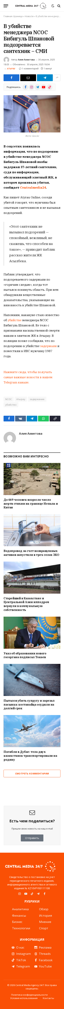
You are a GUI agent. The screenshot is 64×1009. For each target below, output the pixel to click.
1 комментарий (30, 68)
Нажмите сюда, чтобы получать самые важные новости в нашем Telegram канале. (28, 377)
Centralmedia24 (33, 187)
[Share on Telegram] (45, 77)
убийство (11, 404)
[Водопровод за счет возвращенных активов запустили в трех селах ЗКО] (32, 530)
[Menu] (6, 6)
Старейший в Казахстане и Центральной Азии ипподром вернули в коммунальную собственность (26, 604)
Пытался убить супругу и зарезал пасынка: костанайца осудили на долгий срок (29, 704)
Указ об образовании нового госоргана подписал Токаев (25, 655)
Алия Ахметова (26, 59)
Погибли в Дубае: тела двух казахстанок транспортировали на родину (30, 755)
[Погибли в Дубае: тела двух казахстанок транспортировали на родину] (32, 731)
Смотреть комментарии (32, 773)
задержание (37, 399)
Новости (29, 16)
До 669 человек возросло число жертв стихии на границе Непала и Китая (31, 503)
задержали (48, 346)
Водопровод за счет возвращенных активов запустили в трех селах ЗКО (31, 553)
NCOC (8, 399)
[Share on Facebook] (11, 77)
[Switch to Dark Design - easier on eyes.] (52, 5)
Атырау (11, 68)
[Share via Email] (28, 77)
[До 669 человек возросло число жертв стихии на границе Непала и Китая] (32, 479)
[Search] (58, 6)
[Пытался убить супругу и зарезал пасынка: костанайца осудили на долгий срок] (32, 680)
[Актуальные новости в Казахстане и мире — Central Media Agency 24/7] (31, 6)
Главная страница (13, 16)
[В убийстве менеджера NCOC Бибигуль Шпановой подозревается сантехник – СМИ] (32, 113)
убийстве (15, 320)
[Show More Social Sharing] (57, 77)
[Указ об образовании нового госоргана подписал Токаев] (32, 633)
